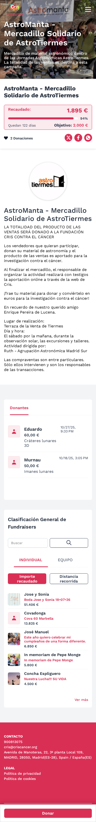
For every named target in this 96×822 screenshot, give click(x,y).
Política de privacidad (22, 773)
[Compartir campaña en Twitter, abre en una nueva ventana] (68, 140)
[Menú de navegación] (88, 9)
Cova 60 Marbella (38, 618)
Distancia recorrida (69, 578)
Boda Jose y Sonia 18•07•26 (47, 600)
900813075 (13, 742)
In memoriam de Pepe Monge (48, 660)
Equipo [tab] (65, 559)
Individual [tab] (30, 559)
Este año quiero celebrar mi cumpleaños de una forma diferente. (55, 639)
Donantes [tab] (19, 407)
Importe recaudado (27, 578)
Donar (48, 813)
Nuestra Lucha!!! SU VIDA (45, 679)
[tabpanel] (48, 454)
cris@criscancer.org (20, 747)
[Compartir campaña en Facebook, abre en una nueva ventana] (78, 140)
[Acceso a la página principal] (15, 14)
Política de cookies (20, 779)
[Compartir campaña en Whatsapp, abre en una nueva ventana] (88, 140)
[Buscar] (69, 543)
